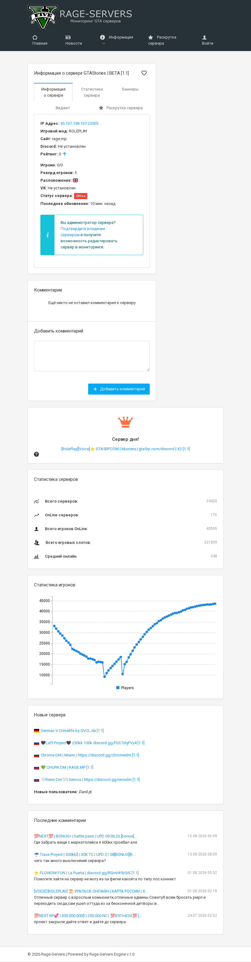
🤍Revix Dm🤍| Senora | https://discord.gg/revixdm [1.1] (90, 779)
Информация (120, 37)
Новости (74, 43)
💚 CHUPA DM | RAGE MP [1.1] (67, 767)
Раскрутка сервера (162, 40)
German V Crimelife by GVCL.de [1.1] (72, 730)
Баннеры (130, 89)
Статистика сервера (92, 92)
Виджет (63, 108)
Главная (39, 43)
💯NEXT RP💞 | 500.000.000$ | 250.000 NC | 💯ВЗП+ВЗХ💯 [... (88, 915)
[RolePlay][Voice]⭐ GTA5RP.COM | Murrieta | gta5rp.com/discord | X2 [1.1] (125, 449)
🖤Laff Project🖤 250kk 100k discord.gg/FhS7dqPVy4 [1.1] (92, 743)
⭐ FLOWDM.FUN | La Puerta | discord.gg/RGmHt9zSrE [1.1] (86, 873)
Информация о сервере (53, 92)
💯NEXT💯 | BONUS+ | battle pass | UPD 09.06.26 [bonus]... (85, 836)
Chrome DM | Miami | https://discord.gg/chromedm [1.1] (90, 755)
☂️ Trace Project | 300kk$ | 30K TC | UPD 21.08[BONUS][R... (84, 854)
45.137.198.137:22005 (79, 123)
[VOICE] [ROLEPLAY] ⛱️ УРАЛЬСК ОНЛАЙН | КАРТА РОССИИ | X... (91, 891)
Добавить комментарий (122, 389)
